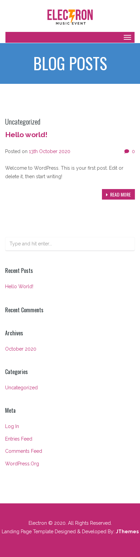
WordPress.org (22, 463)
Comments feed (23, 451)
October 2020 (20, 349)
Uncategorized (21, 387)
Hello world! (26, 134)
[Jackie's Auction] (70, 16)
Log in (12, 426)
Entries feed (18, 439)
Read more (120, 194)
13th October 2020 (49, 151)
